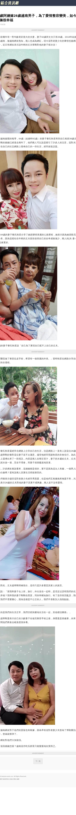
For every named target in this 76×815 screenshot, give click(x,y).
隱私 (14, 779)
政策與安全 (6, 779)
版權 (18, 779)
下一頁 (38, 761)
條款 (11, 779)
